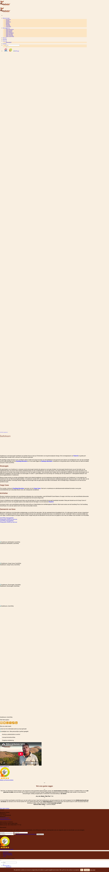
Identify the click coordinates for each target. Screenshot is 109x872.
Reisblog (5, 39)
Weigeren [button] (87, 870)
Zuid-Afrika (8, 26)
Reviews (5, 38)
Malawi (7, 23)
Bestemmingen (6, 18)
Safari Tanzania (9, 35)
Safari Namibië (9, 34)
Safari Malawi (9, 31)
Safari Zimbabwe (10, 33)
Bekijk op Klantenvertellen (6, 780)
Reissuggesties (6, 28)
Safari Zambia (9, 30)
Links (4, 856)
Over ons (5, 41)
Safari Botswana (10, 29)
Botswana (8, 19)
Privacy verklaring (7, 854)
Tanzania (8, 25)
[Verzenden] (3, 864)
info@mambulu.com (5, 819)
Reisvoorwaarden (7, 853)
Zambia (7, 20)
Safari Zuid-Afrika (10, 36)
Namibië (8, 24)
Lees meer (92, 870)
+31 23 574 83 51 (4, 818)
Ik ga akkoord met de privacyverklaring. (26, 834)
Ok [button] (81, 870)
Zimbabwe (8, 22)
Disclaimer (6, 852)
